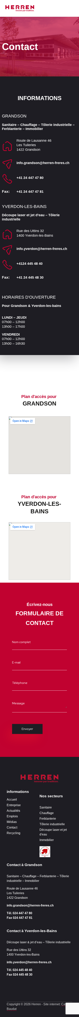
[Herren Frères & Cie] (39, 778)
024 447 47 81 (22, 917)
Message (18, 703)
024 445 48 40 (22, 970)
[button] (59, 7)
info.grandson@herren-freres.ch (42, 163)
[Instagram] (9, 988)
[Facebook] (20, 988)
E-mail (16, 662)
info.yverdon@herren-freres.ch (41, 249)
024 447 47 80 (22, 913)
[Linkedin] (31, 988)
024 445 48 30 (22, 974)
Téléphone (19, 683)
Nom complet (21, 642)
